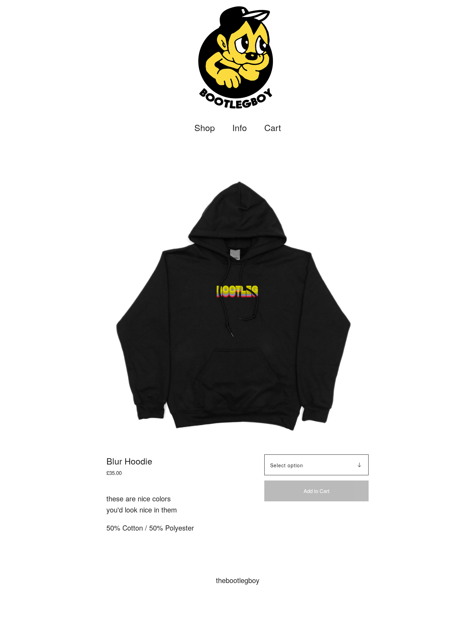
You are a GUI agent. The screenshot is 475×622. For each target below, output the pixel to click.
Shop (204, 127)
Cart (274, 127)
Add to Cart (316, 490)
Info (239, 127)
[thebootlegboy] (237, 57)
